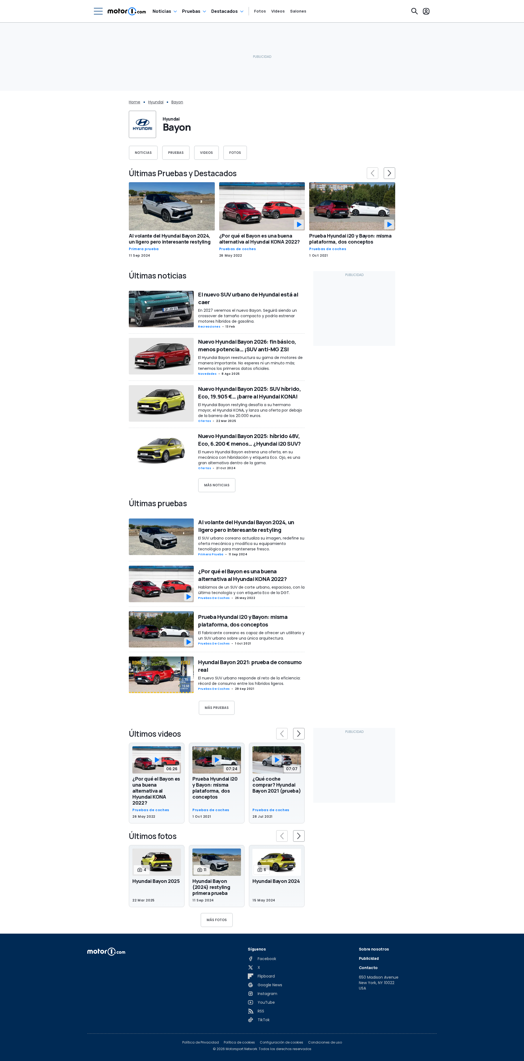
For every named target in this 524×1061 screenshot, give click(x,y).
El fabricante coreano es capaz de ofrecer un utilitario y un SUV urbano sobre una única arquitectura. (251, 635)
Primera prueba (144, 249)
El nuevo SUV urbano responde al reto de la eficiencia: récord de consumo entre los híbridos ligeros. (249, 680)
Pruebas (191, 11)
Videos (278, 11)
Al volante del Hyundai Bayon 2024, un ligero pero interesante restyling (169, 238)
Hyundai (155, 102)
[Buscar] (414, 11)
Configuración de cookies (281, 1042)
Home (134, 102)
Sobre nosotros (374, 949)
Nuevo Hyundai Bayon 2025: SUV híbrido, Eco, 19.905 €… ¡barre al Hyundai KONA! (249, 392)
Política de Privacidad (200, 1042)
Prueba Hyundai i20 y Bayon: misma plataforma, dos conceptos (350, 238)
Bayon (177, 102)
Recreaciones (209, 327)
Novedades (207, 374)
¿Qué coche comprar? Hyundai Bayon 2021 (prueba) (276, 784)
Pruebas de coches (237, 249)
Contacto (368, 967)
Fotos (260, 11)
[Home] (126, 11)
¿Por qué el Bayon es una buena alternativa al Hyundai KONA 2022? (259, 238)
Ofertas (204, 421)
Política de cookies (239, 1042)
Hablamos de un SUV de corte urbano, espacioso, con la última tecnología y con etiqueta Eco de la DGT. (251, 590)
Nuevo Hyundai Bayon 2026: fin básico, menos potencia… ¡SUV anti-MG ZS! (247, 345)
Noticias (162, 11)
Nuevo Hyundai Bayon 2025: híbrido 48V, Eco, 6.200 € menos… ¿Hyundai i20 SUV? (249, 439)
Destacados (224, 11)
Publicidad (369, 958)
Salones (298, 11)
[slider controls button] (372, 173)
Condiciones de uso (325, 1042)
